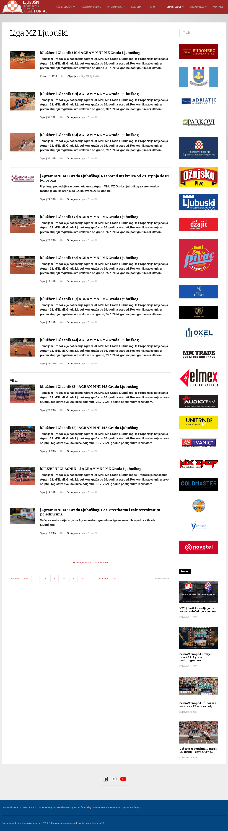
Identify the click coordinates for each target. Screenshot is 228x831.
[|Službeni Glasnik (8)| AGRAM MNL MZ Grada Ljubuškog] (22, 142)
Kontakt (218, 7)
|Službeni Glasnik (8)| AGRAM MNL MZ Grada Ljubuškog (89, 135)
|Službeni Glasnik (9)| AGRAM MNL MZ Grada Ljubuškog (89, 94)
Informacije (114, 7)
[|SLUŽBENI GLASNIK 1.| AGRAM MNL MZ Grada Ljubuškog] (22, 476)
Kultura (136, 7)
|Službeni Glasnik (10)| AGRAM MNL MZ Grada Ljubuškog (90, 53)
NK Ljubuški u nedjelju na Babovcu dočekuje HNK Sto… (198, 610)
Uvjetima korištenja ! (131, 807)
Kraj (114, 578)
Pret (26, 578)
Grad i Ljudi (174, 7)
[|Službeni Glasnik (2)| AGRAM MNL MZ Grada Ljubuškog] (22, 435)
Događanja (197, 7)
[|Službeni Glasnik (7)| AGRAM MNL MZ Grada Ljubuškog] (22, 224)
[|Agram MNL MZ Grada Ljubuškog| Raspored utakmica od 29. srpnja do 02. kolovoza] (22, 178)
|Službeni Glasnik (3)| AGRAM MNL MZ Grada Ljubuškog (89, 386)
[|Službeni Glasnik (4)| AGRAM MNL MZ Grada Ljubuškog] (22, 347)
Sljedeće (103, 578)
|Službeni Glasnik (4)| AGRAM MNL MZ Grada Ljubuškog (89, 340)
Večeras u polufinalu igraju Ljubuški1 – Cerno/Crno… (198, 750)
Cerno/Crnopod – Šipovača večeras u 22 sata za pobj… (197, 704)
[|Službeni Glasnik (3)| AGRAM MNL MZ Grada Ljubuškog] (22, 393)
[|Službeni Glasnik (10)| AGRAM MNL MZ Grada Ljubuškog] (22, 60)
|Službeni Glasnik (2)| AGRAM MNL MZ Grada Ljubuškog (89, 428)
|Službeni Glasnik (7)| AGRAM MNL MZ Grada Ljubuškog (89, 217)
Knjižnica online (91, 7)
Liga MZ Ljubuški (90, 76)
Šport (154, 7)
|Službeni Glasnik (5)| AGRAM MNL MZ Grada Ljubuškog (89, 299)
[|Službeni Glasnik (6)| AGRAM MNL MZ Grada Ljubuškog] (22, 265)
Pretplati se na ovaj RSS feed (92, 562)
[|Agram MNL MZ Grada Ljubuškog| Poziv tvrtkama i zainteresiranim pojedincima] (22, 516)
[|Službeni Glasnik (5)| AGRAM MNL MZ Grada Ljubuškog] (22, 306)
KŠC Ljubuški (64, 7)
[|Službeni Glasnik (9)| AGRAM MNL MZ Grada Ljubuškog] (22, 101)
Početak (15, 578)
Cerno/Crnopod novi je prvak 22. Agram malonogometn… (195, 657)
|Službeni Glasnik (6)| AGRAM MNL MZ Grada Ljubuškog (89, 258)
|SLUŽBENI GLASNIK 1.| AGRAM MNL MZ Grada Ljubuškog (90, 469)
